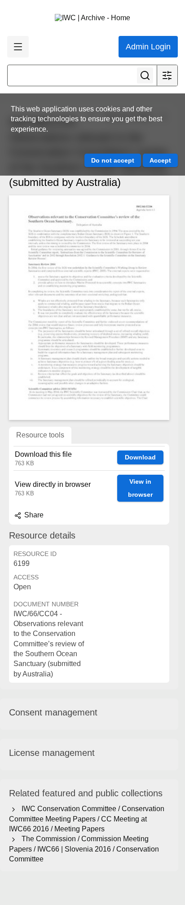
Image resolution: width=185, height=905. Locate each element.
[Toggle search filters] (167, 75)
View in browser (140, 488)
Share (33, 515)
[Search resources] (145, 75)
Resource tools (40, 435)
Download (140, 457)
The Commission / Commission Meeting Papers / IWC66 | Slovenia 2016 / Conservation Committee (84, 849)
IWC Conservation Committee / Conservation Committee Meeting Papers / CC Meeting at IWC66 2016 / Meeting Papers (86, 819)
